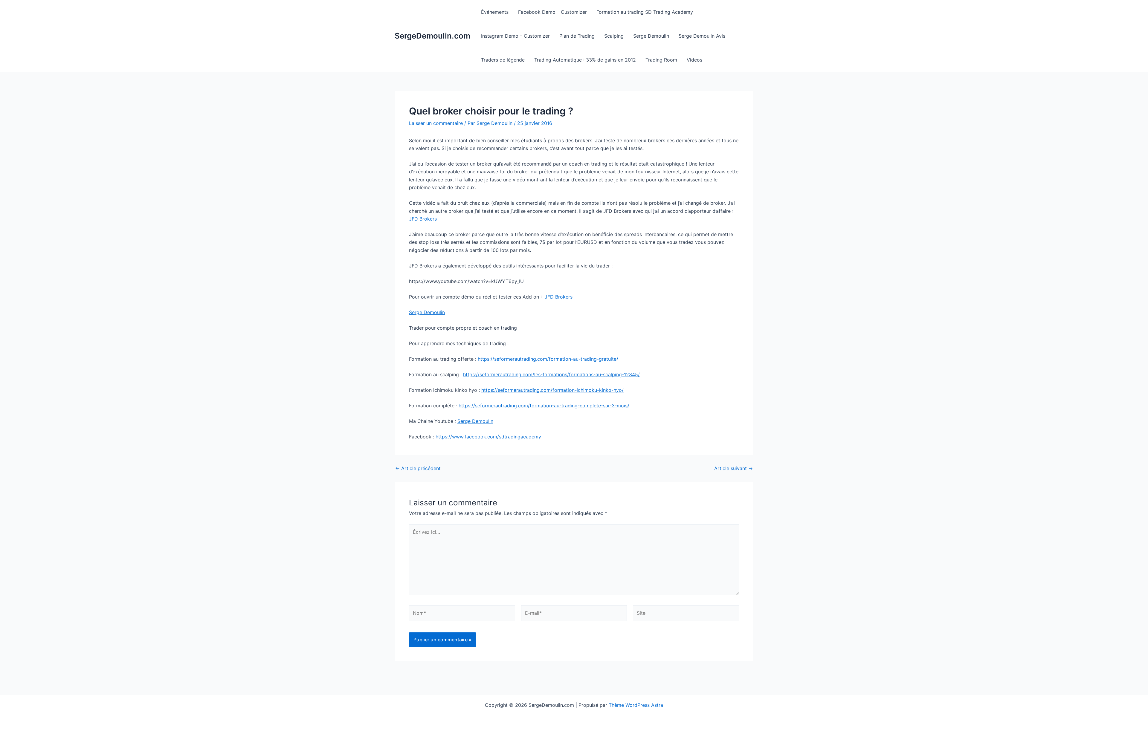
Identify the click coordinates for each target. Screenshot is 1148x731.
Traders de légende (503, 60)
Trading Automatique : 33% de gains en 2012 (585, 60)
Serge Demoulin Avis (702, 36)
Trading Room (661, 60)
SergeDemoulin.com (432, 35)
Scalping (614, 36)
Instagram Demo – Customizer (515, 36)
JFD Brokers (423, 219)
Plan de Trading (577, 36)
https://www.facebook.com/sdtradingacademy (488, 437)
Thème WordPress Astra (636, 705)
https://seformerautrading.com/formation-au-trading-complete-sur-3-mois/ (544, 406)
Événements (495, 12)
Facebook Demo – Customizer (552, 12)
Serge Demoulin (651, 36)
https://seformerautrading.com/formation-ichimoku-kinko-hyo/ (552, 390)
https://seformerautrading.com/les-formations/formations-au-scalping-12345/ (551, 374)
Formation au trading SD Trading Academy (644, 12)
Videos (694, 60)
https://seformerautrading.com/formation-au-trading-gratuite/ (548, 359)
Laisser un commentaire (436, 123)
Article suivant (733, 468)
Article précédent (418, 468)
